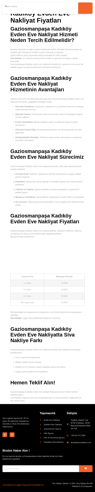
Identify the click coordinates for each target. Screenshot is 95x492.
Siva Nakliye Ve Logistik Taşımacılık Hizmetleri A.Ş (23, 485)
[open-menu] (88, 8)
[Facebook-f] (4, 434)
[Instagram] (12, 434)
